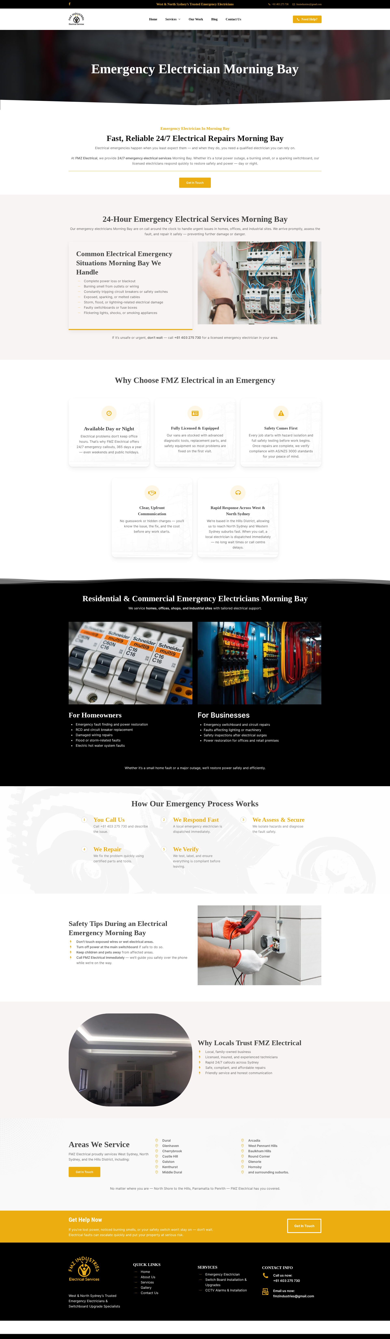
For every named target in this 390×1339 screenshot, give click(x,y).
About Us (148, 1277)
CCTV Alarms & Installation (226, 1290)
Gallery (146, 1287)
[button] (195, 183)
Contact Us (149, 1293)
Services (147, 1282)
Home (145, 1272)
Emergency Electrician (222, 1274)
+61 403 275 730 (286, 1281)
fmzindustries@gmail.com (293, 1296)
